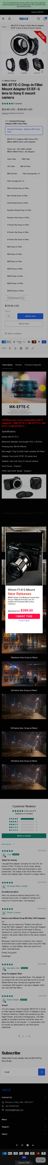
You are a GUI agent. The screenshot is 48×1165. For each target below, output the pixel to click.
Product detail (24, 621)
